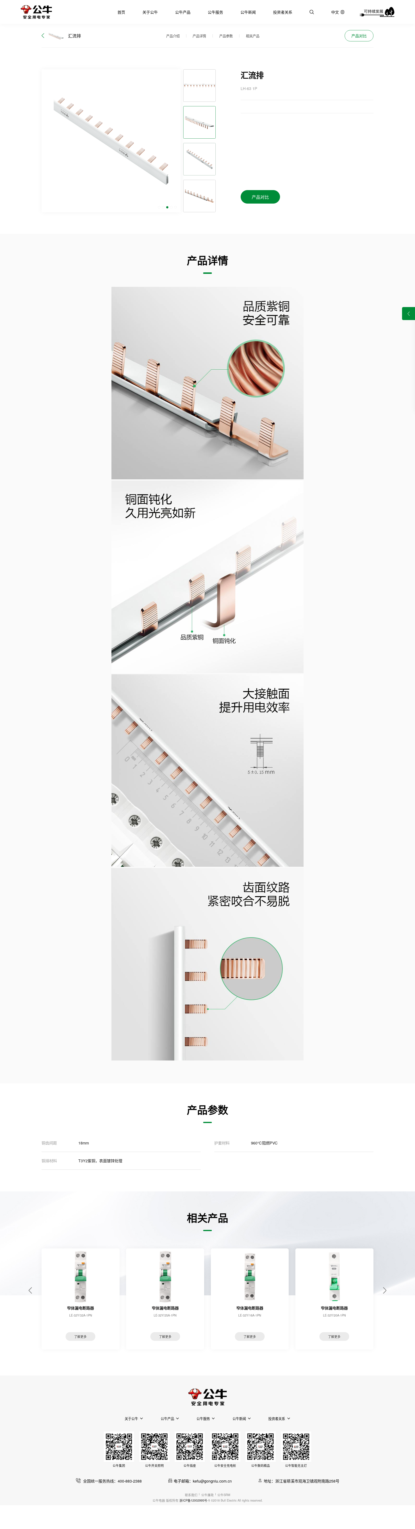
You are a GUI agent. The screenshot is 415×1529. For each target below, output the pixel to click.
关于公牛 (150, 12)
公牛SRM (223, 1495)
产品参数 (226, 35)
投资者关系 (282, 12)
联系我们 (191, 1495)
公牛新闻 (248, 12)
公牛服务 (215, 12)
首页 (121, 12)
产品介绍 (173, 35)
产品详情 (199, 35)
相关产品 (252, 35)
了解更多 (80, 1336)
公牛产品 (182, 12)
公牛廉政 (207, 1495)
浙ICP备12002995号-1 (194, 1500)
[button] (159, 207)
